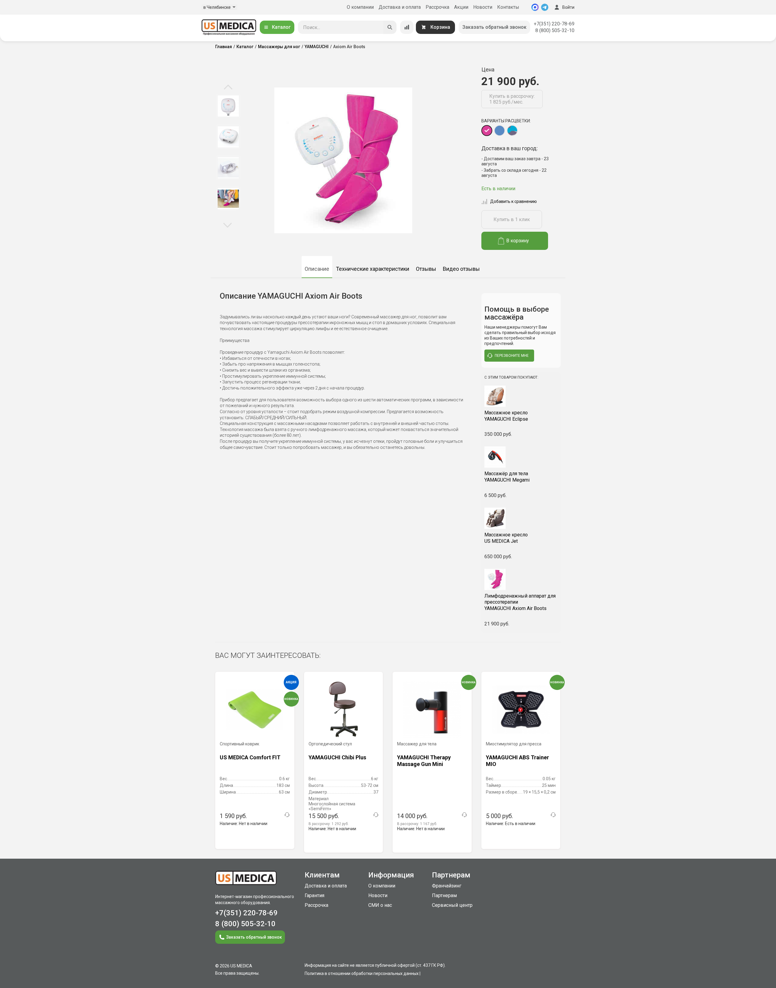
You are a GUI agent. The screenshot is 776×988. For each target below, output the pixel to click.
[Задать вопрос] (287, 814)
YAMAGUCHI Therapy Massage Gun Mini (424, 760)
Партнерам (444, 895)
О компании (360, 7)
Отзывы (426, 269)
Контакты (508, 7)
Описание (317, 269)
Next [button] (227, 225)
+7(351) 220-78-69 (554, 24)
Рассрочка (437, 7)
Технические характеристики (372, 269)
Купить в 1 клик (511, 219)
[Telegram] (544, 7)
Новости (482, 7)
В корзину (517, 241)
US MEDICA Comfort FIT (250, 757)
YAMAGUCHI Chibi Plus (337, 757)
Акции (461, 7)
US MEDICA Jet (506, 538)
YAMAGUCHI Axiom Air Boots (520, 602)
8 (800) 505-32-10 (554, 30)
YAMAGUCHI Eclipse (506, 416)
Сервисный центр (452, 905)
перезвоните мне (512, 355)
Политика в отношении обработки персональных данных (362, 973)
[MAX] (535, 7)
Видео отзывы (461, 269)
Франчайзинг (446, 886)
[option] (228, 106)
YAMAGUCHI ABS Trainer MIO (517, 760)
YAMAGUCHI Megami (507, 477)
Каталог (281, 27)
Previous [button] (228, 88)
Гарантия (314, 895)
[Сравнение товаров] (406, 27)
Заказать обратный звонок (494, 27)
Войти (568, 7)
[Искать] (389, 27)
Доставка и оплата (400, 7)
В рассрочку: (329, 824)
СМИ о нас (380, 905)
